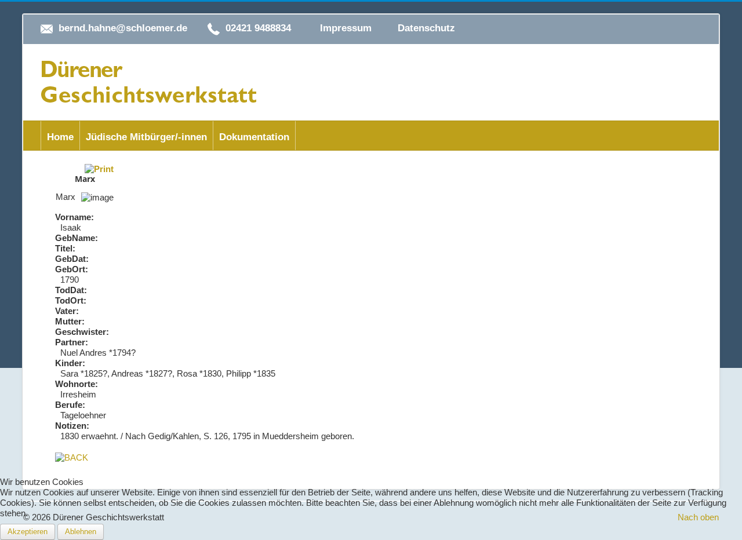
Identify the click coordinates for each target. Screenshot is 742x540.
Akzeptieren (28, 531)
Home (60, 137)
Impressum (346, 28)
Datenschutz (426, 28)
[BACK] (71, 457)
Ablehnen (80, 531)
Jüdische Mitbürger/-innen (146, 137)
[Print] (99, 168)
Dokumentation (254, 137)
